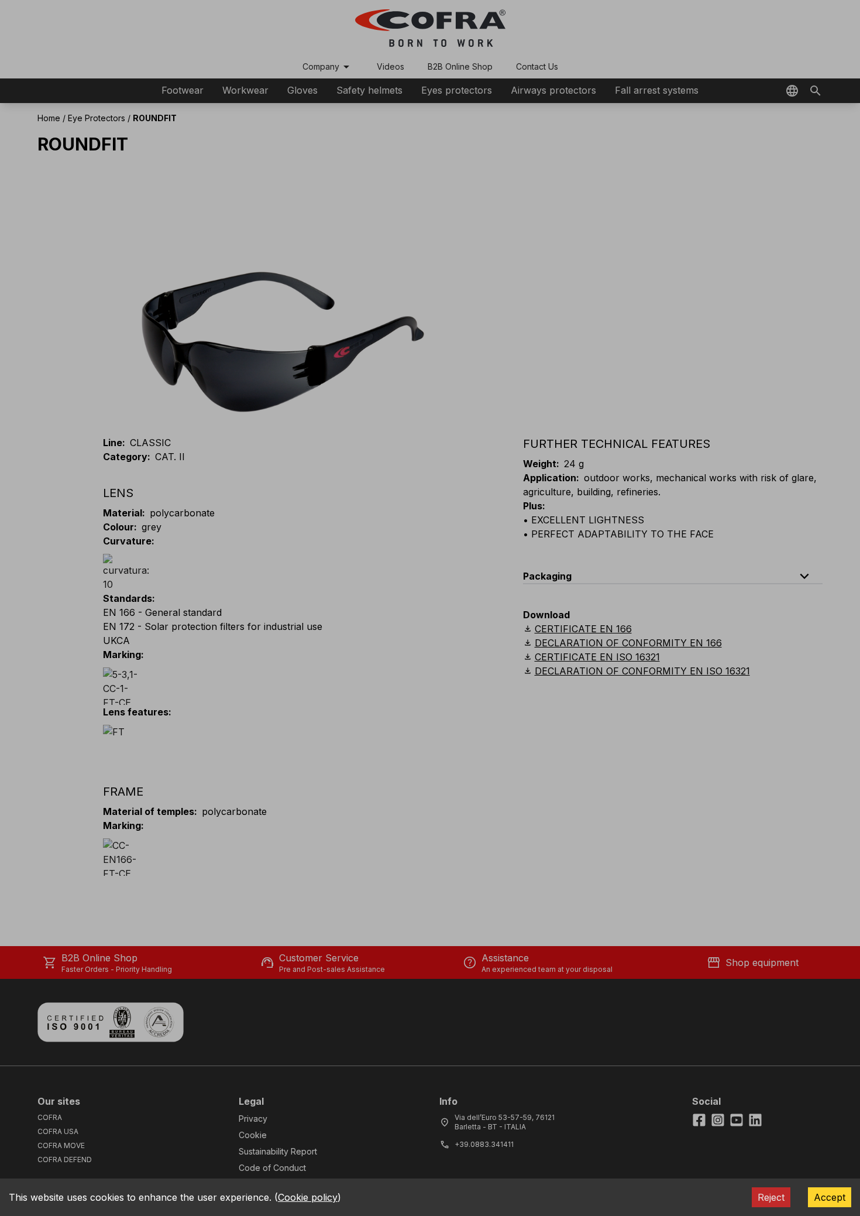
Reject (771, 1197)
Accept (829, 1197)
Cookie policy (308, 1197)
